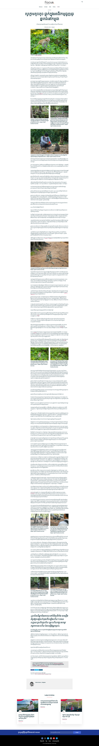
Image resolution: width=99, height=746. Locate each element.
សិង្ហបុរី (50, 238)
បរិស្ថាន (36, 674)
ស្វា (37, 674)
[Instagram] (45, 738)
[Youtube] (54, 738)
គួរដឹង (42, 672)
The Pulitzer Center (41, 664)
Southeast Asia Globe (44, 666)
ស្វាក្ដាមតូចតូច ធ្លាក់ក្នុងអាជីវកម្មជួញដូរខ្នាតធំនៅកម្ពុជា (44, 674)
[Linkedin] (57, 738)
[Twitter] (48, 738)
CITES (38, 314)
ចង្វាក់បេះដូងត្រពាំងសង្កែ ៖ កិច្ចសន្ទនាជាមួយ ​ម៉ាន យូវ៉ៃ (71, 716)
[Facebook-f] (42, 738)
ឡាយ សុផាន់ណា (38, 55)
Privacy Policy (54, 743)
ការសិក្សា (61, 326)
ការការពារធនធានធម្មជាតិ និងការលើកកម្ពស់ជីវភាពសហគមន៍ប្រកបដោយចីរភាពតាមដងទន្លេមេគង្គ (49, 702)
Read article (21, 720)
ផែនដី (44, 672)
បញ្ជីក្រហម (41, 93)
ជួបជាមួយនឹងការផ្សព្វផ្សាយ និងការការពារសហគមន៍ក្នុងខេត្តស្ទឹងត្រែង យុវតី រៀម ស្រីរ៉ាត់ (26, 716)
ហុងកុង (46, 238)
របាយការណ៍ (33, 492)
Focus (49, 2)
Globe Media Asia (48, 743)
